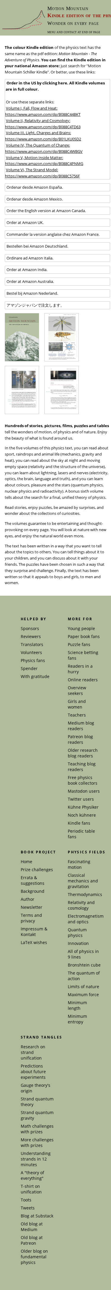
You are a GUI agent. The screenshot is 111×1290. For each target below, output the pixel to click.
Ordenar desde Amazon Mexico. (34, 199)
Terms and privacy (31, 918)
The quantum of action (84, 975)
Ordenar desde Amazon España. (34, 187)
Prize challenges (37, 869)
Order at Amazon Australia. (30, 281)
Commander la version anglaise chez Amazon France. (52, 234)
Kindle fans (79, 823)
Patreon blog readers (80, 739)
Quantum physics (77, 932)
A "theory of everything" (32, 1175)
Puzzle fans (79, 644)
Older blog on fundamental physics (34, 1256)
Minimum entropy (77, 1019)
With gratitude (35, 676)
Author (27, 899)
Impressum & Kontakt (34, 931)
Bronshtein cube (84, 965)
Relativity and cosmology (81, 905)
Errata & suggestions (32, 880)
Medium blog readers (81, 725)
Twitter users (81, 799)
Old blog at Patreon (32, 1240)
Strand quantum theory (37, 1101)
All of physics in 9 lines (83, 954)
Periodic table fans (81, 833)
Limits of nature (83, 986)
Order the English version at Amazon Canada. (46, 210)
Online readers (83, 679)
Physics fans (33, 660)
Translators (32, 644)
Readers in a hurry (80, 668)
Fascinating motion (79, 864)
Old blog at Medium (32, 1226)
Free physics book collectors (82, 780)
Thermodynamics (85, 894)
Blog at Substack (37, 1216)
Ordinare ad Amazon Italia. (29, 258)
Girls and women (77, 704)
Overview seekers (77, 690)
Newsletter (31, 907)
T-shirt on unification (31, 1189)
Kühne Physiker (83, 807)
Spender (29, 668)
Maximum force (83, 994)
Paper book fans (84, 636)
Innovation (78, 943)
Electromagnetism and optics (86, 918)
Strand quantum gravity (37, 1115)
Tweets (28, 1208)
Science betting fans (83, 655)
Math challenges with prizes (37, 1128)
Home (26, 861)
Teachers (77, 715)
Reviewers (31, 636)
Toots (26, 1200)
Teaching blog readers (82, 766)
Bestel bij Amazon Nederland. (32, 293)
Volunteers (31, 652)
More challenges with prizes (37, 1142)
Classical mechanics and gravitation (83, 880)
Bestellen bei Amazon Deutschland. (37, 246)
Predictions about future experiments (33, 1071)
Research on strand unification (33, 1052)
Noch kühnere (82, 815)
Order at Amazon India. (26, 269)
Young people (81, 628)
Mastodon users (84, 791)
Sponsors (30, 628)
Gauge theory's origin (35, 1088)
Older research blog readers (83, 753)
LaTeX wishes (34, 942)
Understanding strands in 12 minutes (36, 1158)
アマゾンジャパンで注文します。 (35, 305)
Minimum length (77, 1005)
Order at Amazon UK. (25, 222)
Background (32, 891)
